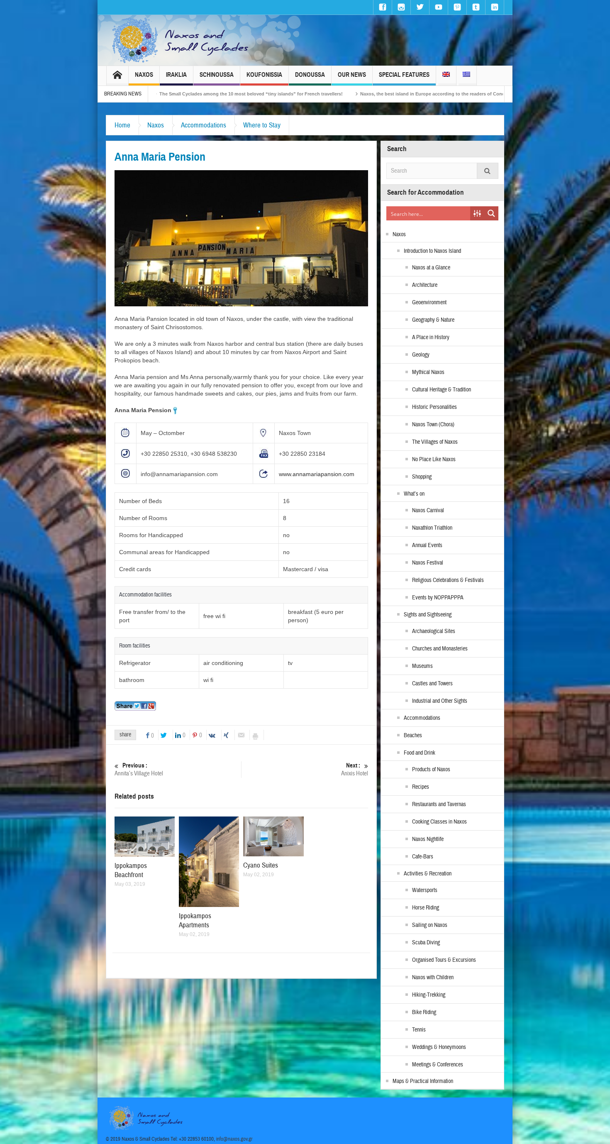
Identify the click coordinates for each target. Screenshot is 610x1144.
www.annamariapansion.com (316, 474)
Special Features (404, 74)
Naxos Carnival (428, 510)
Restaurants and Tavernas (439, 804)
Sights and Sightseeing (427, 614)
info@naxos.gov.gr (234, 1139)
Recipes (420, 787)
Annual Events (427, 545)
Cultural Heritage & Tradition (441, 390)
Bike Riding (424, 1012)
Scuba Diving (426, 942)
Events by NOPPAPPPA (438, 597)
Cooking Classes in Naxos (439, 822)
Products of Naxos (431, 769)
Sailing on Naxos (429, 925)
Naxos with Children (433, 977)
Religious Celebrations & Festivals (448, 580)
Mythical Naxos (428, 372)
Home (122, 125)
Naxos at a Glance (431, 267)
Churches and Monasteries (440, 649)
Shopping (422, 477)
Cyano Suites (260, 865)
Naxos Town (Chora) (433, 424)
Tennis (419, 1030)
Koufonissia (264, 74)
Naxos (144, 74)
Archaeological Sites (433, 631)
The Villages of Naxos (435, 442)
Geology (420, 355)
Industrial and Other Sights (439, 701)
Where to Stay (262, 125)
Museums (422, 666)
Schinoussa (217, 74)
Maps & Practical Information (423, 1081)
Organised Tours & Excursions (444, 960)
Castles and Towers (432, 683)
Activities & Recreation (427, 874)
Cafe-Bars (422, 856)
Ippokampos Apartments (195, 920)
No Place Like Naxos (434, 459)
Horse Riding (425, 908)
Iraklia (176, 74)
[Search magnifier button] (491, 213)
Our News (352, 74)
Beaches (413, 735)
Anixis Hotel (354, 769)
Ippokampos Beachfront (131, 870)
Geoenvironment (429, 302)
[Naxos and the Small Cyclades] (181, 40)
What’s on (414, 494)
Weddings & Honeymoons (439, 1047)
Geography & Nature (433, 320)
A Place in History (430, 337)
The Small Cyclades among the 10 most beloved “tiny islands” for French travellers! (174, 93)
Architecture (424, 285)
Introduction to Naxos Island (432, 251)
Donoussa (310, 74)
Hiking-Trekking (428, 995)
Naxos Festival (427, 563)
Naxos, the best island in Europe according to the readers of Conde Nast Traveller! (373, 93)
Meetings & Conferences (437, 1064)
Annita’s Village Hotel (139, 769)
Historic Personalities (434, 407)
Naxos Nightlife (428, 839)
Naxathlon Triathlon (432, 528)
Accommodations (203, 125)
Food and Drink (419, 753)
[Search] (487, 171)
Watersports (424, 890)
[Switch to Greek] (466, 76)
